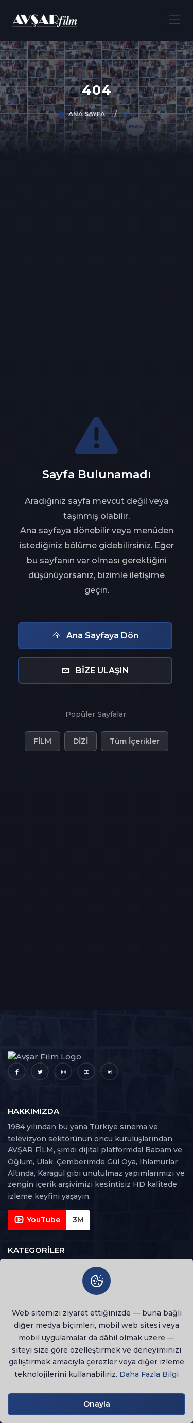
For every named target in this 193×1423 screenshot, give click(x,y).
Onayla (96, 1404)
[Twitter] (40, 1071)
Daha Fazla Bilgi (149, 1374)
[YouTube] (86, 1071)
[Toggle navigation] (172, 20)
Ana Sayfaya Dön (101, 635)
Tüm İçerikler (135, 741)
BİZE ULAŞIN (101, 670)
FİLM (42, 741)
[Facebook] (17, 1071)
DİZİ (80, 741)
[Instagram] (63, 1071)
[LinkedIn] (109, 1071)
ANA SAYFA (86, 114)
